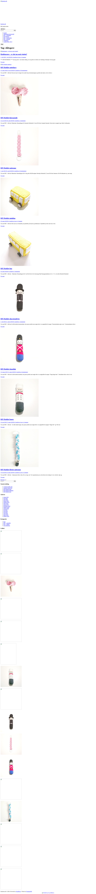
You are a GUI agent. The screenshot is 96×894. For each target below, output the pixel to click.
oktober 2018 (6, 507)
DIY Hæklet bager (7, 419)
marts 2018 (5, 515)
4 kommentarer (24, 372)
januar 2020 (6, 501)
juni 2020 (5, 498)
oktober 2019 (6, 502)
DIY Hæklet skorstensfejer (10, 319)
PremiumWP (29, 891)
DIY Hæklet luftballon (8, 490)
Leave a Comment (22, 57)
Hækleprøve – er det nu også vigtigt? (14, 54)
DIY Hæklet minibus (8, 218)
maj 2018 (5, 512)
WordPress (18, 891)
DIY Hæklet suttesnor (8, 168)
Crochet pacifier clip (7, 486)
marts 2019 (5, 503)
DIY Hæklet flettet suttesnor (11, 470)
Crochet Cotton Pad (7, 488)
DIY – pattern (6, 524)
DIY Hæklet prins (7, 489)
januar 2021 (6, 497)
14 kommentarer (23, 70)
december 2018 (6, 506)
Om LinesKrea (6, 525)
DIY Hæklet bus (6, 268)
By (14, 57)
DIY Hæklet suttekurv (9, 67)
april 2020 (5, 499)
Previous (2, 479)
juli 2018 (5, 510)
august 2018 (6, 508)
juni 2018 (5, 511)
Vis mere (2, 62)
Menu (3, 28)
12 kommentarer (22, 171)
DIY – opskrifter (7, 523)
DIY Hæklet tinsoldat (8, 369)
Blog (4, 521)
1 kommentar (23, 120)
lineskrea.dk (3, 24)
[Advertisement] (48, 12)
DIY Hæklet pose (7, 491)
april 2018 (5, 513)
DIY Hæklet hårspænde (9, 118)
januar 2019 (6, 504)
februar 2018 (6, 516)
